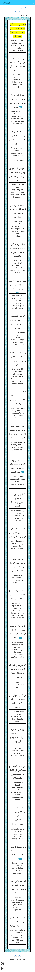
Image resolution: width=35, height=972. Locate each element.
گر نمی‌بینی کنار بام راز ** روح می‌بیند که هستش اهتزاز (17, 669)
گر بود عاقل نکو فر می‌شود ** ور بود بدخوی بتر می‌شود (17, 922)
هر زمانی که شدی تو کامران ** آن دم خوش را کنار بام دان (17, 533)
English (22, 8)
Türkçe (27, 8)
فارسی (32, 8)
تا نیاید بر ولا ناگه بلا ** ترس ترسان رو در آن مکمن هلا (17, 595)
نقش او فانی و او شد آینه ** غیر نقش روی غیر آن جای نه (17, 285)
